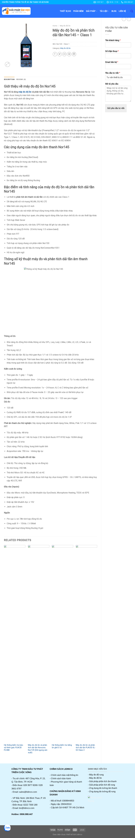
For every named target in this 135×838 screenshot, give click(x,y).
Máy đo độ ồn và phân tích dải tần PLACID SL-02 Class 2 (85, 747)
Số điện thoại (112, 51)
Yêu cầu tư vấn (112, 73)
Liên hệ (122, 11)
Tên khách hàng (113, 40)
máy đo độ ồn (25, 92)
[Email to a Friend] (64, 54)
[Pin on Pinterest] (69, 54)
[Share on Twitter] (59, 54)
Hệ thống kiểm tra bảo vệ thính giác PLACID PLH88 (13, 747)
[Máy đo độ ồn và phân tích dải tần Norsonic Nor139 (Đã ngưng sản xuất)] (38, 643)
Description (9, 79)
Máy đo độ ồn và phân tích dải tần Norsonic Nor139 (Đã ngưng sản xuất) (37, 749)
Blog (114, 11)
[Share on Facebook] (55, 54)
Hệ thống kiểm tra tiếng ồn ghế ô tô (62, 746)
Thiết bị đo (65, 11)
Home (55, 26)
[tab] (9, 79)
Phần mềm (78, 11)
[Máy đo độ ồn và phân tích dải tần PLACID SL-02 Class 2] (86, 643)
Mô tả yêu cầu (111, 84)
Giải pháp (91, 11)
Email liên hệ (111, 62)
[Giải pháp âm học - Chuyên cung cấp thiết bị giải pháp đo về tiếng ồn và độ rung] (16, 11)
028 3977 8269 (30, 785)
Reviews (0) (21, 79)
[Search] (132, 11)
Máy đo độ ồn (65, 26)
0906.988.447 (26, 814)
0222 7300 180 (30, 805)
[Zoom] (7, 64)
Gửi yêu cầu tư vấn (115, 108)
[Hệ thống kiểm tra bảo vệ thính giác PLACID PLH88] (14, 643)
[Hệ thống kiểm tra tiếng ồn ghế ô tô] (62, 643)
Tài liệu (103, 11)
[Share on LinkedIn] (74, 54)
